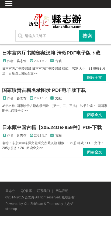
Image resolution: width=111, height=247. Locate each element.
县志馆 (21, 61)
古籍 (58, 61)
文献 (58, 98)
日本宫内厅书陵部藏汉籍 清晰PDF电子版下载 (51, 53)
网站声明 (62, 191)
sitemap (11, 209)
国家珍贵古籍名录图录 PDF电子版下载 (44, 90)
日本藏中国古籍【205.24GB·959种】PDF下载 (52, 127)
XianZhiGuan (33, 204)
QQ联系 (26, 191)
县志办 (10, 191)
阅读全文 (94, 77)
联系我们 (43, 191)
